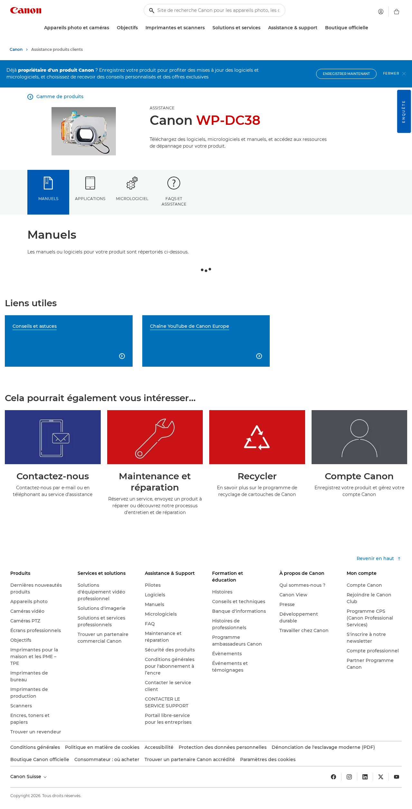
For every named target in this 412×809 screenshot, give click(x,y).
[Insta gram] (349, 776)
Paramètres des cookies (267, 759)
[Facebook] (333, 776)
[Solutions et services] (263, 27)
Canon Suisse (26, 776)
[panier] (396, 11)
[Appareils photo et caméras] (111, 27)
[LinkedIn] (365, 776)
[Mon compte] (381, 11)
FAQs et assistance (174, 201)
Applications (90, 198)
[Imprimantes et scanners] (207, 27)
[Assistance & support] (320, 27)
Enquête (404, 111)
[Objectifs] (140, 27)
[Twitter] (380, 776)
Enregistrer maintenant (346, 74)
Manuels (48, 198)
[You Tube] (396, 776)
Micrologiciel (132, 198)
